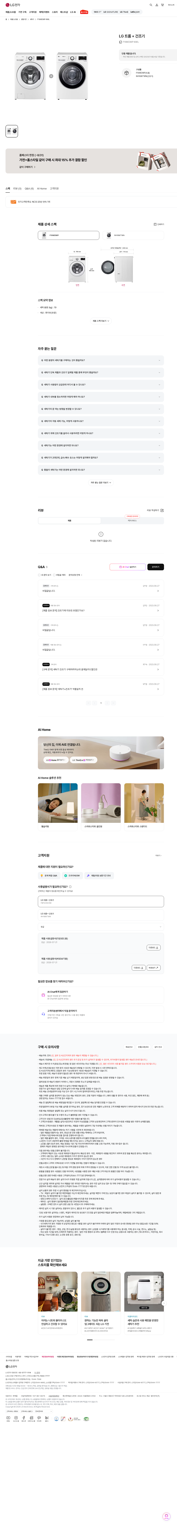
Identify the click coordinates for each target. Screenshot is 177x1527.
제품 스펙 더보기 (99, 321)
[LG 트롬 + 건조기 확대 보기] (51, 76)
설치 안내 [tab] (158, 1047)
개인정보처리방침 (48, 1237)
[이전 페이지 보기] (94, 703)
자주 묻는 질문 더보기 (99, 482)
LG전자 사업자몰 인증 (165, 1237)
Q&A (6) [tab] (29, 188)
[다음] (164, 1183)
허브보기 (89, 760)
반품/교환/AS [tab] (143, 1047)
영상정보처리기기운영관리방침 (87, 1237)
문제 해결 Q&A (51, 875)
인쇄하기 (160, 224)
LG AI (73, 12)
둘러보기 (60, 760)
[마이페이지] (157, 5)
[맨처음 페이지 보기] (88, 703)
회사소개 (171, 5)
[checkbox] (39, 575)
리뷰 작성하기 (153, 510)
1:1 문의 (37, 1253)
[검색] (151, 5)
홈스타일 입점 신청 (12, 1241)
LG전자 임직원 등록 (108, 1237)
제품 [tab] (69, 520)
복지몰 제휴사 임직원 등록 (146, 1237)
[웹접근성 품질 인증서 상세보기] (86, 1299)
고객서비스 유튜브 (12, 1292)
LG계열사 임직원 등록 (126, 1237)
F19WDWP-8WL (43, 19)
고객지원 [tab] (54, 188)
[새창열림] (97, 11)
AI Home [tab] (42, 188)
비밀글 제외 (61, 575)
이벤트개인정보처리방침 (65, 1237)
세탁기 (32, 19)
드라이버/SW (74, 875)
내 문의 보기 (46, 575)
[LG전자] (13, 5)
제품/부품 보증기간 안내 (101, 875)
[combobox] (101, 927)
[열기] (70, 886)
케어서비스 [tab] (132, 520)
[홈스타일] (83, 12)
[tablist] (101, 520)
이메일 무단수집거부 (31, 1237)
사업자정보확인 (54, 1276)
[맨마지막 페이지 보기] (113, 703)
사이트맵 (9, 1237)
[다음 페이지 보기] (107, 703)
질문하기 (129, 567)
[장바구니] (162, 5)
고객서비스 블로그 (26, 1292)
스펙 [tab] (8, 188)
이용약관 (18, 1237)
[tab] (68, 235)
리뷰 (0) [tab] (17, 188)
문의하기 (155, 567)
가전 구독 (22, 12)
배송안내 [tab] (129, 1047)
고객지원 (33, 12)
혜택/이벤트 (44, 12)
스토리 (55, 12)
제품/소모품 (11, 12)
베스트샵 (64, 12)
